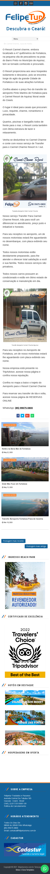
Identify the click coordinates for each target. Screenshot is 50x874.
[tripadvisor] (31, 3)
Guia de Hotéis (26, 43)
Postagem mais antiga (36, 546)
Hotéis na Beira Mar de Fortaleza (16, 449)
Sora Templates (28, 870)
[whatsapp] (16, 3)
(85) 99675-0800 (24, 408)
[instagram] (26, 3)
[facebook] (21, 3)
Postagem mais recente (13, 541)
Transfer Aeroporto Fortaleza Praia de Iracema (22, 519)
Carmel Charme (13, 43)
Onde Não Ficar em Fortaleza (14, 484)
